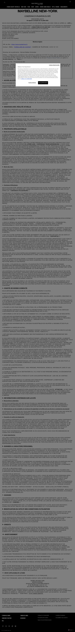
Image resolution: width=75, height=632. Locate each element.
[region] (38, 75)
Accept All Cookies (43, 82)
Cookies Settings (32, 82)
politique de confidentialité (26, 78)
